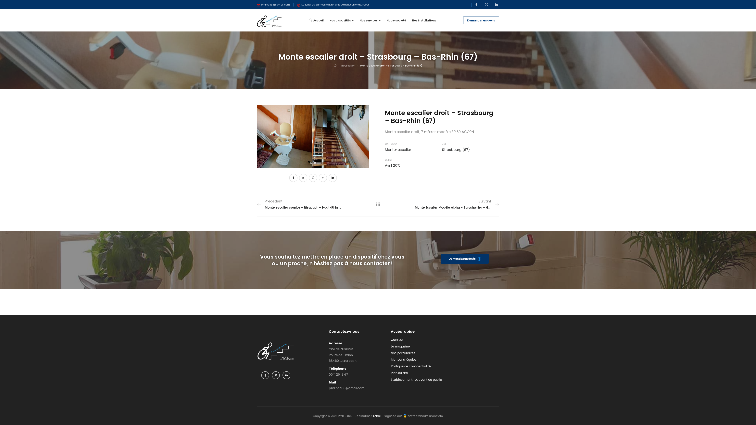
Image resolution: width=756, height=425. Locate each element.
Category (391, 144)
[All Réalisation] (378, 204)
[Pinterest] (313, 178)
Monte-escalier (398, 149)
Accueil (318, 20)
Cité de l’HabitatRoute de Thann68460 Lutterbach (342, 355)
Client (388, 160)
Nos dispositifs (340, 20)
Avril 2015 (392, 165)
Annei (377, 416)
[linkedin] (496, 4)
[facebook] (476, 4)
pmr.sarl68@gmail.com (346, 388)
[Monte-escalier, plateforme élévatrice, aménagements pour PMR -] (269, 21)
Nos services (368, 20)
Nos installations (424, 20)
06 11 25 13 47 (338, 374)
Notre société (396, 20)
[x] (486, 4)
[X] (303, 178)
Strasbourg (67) (456, 149)
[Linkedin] (333, 178)
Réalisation (348, 65)
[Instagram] (323, 178)
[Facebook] (293, 178)
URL (444, 144)
